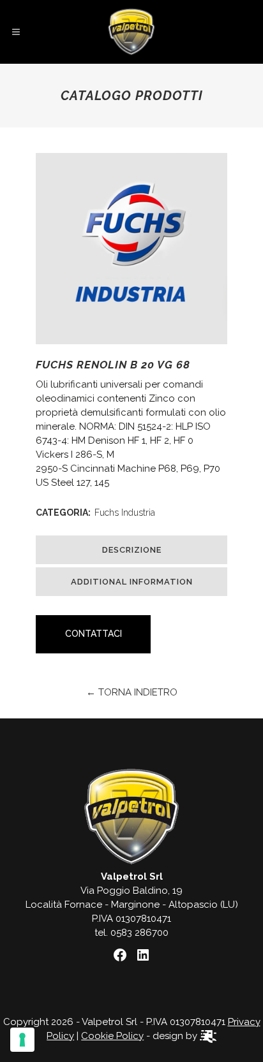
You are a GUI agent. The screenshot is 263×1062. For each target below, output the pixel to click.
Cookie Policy (112, 1036)
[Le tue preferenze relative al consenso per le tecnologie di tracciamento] (22, 1040)
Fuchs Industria (124, 512)
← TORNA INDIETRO (131, 692)
